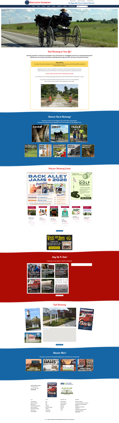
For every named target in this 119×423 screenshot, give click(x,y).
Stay (46, 404)
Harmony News (63, 404)
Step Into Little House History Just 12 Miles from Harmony (47, 288)
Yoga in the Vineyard (31, 218)
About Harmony (63, 401)
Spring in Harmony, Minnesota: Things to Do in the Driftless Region (34, 287)
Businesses (62, 405)
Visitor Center (48, 410)
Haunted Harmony (53, 219)
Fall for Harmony (42, 218)
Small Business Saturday (64, 220)
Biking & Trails (33, 404)
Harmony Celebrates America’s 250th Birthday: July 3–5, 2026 (34, 273)
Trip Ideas (47, 405)
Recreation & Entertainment (35, 405)
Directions (62, 407)
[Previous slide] (1, 28)
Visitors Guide (48, 411)
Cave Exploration (33, 401)
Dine (46, 401)
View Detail (32, 224)
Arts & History (33, 410)
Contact (61, 408)
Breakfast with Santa (75, 217)
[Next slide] (117, 28)
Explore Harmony (38, 2)
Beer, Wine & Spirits (34, 407)
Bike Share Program (49, 407)
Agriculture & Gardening (35, 408)
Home (61, 410)
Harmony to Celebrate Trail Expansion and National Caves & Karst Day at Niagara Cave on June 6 (61, 272)
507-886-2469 (33, 389)
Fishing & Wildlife (34, 411)
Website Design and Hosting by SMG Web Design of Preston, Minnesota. (61, 419)
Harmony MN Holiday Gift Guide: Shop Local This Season (61, 288)
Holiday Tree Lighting (87, 218)
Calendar (47, 408)
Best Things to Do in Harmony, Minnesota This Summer (47, 273)
